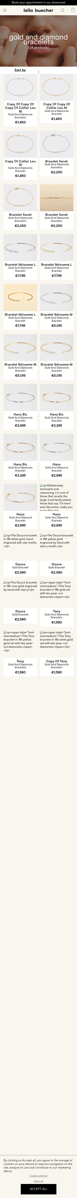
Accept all (38, 1189)
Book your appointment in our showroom (38, 2)
